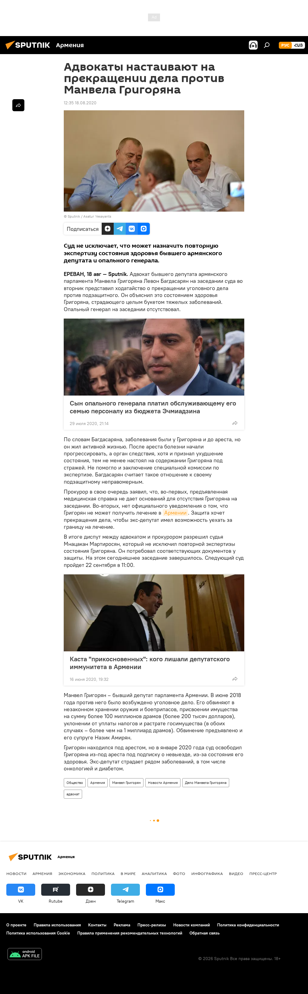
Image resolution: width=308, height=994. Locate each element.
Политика (103, 873)
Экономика (71, 873)
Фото (179, 873)
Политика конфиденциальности (248, 925)
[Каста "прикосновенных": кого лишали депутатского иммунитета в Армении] (154, 612)
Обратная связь (204, 933)
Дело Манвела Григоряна (205, 782)
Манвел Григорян (126, 782)
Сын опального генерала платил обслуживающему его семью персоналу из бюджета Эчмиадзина (153, 407)
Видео (236, 873)
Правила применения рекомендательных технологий (129, 933)
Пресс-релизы (151, 925)
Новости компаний (191, 925)
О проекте (16, 925)
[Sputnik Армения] (29, 50)
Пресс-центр (263, 873)
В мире (128, 873)
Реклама (122, 925)
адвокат (72, 794)
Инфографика (207, 873)
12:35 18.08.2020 (80, 103)
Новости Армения (163, 782)
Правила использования (57, 925)
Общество (74, 782)
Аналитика (154, 873)
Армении (175, 512)
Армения (97, 782)
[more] (235, 423)
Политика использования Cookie (38, 933)
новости (16, 873)
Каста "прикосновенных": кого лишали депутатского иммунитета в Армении (150, 663)
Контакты (97, 925)
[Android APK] (24, 955)
